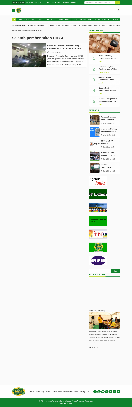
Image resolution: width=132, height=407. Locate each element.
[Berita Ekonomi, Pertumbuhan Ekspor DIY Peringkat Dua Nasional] (104, 43)
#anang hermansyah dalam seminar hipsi (65, 25)
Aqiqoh (19, 19)
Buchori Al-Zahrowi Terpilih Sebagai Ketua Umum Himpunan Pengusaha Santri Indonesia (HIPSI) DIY (64, 48)
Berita (33, 19)
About (38, 392)
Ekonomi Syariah (64, 19)
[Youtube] (103, 391)
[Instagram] (99, 391)
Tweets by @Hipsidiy (97, 311)
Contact (54, 392)
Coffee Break (51, 19)
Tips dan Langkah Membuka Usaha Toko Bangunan (107, 69)
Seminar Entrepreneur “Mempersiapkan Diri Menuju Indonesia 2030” (108, 101)
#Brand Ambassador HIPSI (38, 25)
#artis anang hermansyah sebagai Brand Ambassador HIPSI (104, 25)
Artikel (26, 19)
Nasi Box (105, 19)
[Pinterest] (118, 391)
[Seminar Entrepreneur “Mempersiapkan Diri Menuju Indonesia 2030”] (95, 168)
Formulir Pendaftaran (65, 392)
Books (48, 392)
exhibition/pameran (86, 19)
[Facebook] (95, 391)
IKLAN (97, 19)
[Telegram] (114, 391)
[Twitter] (106, 391)
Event (75, 19)
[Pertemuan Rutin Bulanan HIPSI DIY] (95, 156)
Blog (42, 392)
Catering (41, 19)
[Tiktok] (110, 391)
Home (76, 392)
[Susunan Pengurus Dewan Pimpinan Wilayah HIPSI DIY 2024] (95, 120)
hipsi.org (95, 347)
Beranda (31, 392)
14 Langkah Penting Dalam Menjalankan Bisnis (109, 131)
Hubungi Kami (84, 392)
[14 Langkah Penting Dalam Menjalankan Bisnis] (95, 132)
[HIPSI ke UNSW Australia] (95, 144)
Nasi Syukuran (116, 19)
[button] (117, 2)
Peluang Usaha (103, 72)
